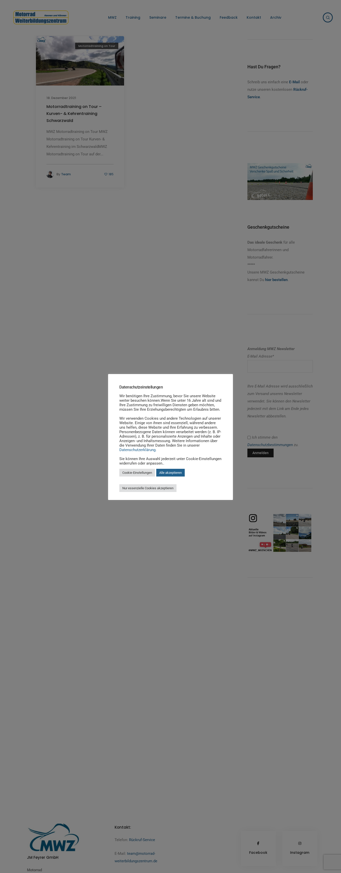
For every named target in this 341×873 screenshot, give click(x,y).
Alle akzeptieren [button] (170, 473)
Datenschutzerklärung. (138, 450)
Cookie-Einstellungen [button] (137, 473)
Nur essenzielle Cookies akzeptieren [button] (147, 488)
